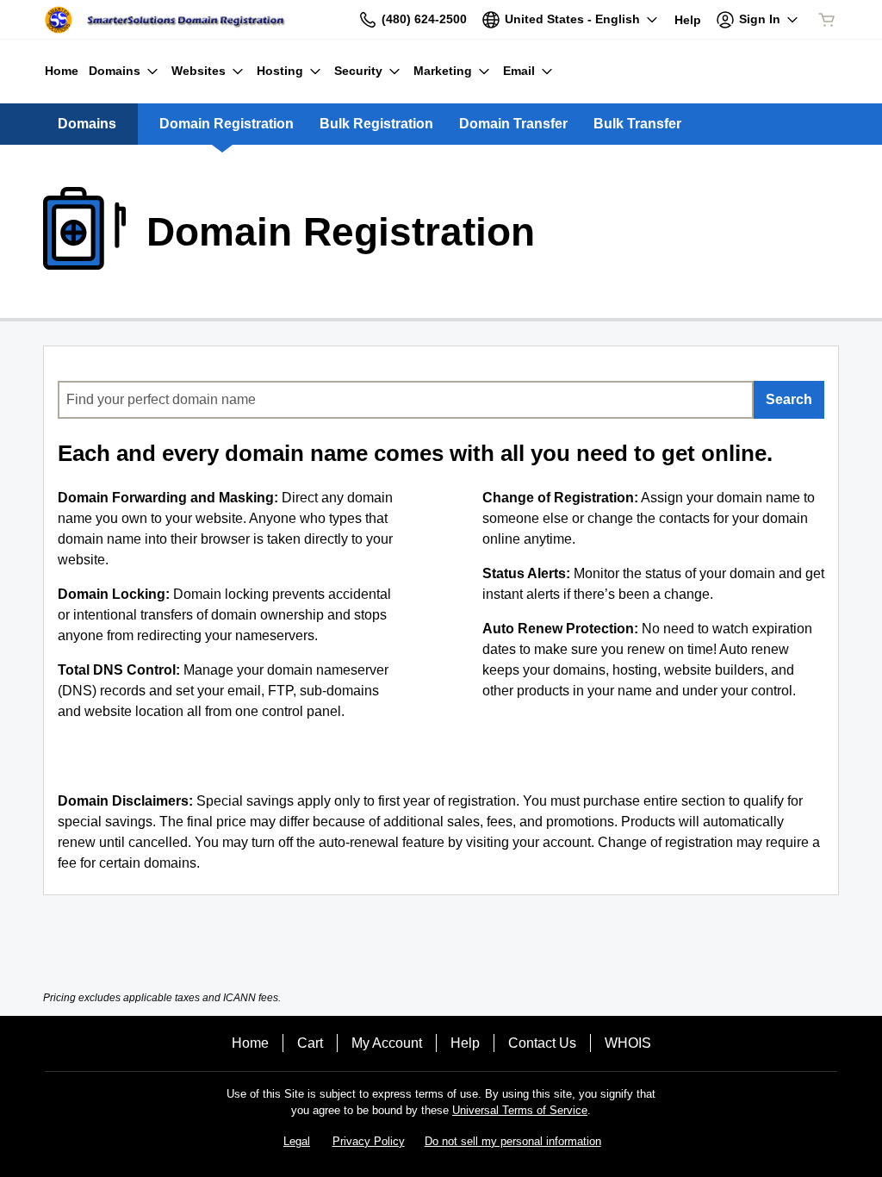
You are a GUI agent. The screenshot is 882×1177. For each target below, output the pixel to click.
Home (250, 1043)
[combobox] (405, 400)
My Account (386, 1043)
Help (465, 1043)
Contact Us (542, 1043)
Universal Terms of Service (519, 1110)
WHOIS (628, 1043)
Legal (296, 1141)
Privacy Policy (368, 1141)
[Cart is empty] (827, 20)
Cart (310, 1043)
